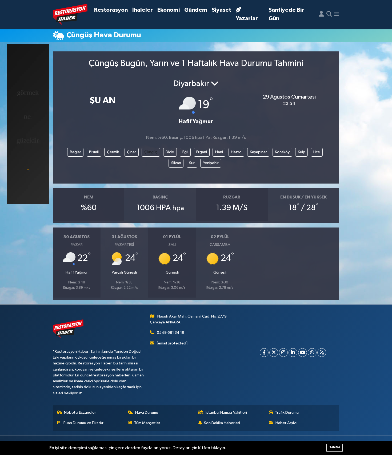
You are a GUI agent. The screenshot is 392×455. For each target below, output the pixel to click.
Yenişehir (211, 163)
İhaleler (142, 10)
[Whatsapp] (312, 352)
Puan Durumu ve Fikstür (83, 423)
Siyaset (221, 10)
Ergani (201, 152)
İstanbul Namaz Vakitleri (226, 413)
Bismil (94, 152)
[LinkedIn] (293, 352)
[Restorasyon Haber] (70, 14)
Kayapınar (258, 152)
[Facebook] (264, 352)
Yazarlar (247, 18)
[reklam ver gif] (28, 124)
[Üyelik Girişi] (321, 14)
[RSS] (321, 352)
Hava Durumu (146, 413)
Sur (192, 163)
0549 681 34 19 (170, 333)
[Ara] (329, 14)
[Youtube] (302, 352)
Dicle (170, 152)
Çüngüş (151, 152)
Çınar (131, 152)
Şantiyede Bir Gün (286, 14)
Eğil (185, 152)
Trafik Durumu (287, 413)
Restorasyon (111, 10)
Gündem (195, 10)
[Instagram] (283, 352)
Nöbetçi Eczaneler (80, 413)
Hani (219, 152)
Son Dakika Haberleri (222, 423)
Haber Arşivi (286, 423)
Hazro (236, 152)
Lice (316, 152)
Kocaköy (282, 152)
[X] (273, 352)
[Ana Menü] (336, 14)
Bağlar (75, 152)
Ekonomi (168, 10)
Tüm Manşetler (147, 423)
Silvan (176, 163)
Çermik (113, 152)
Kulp (301, 152)
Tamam (334, 447)
